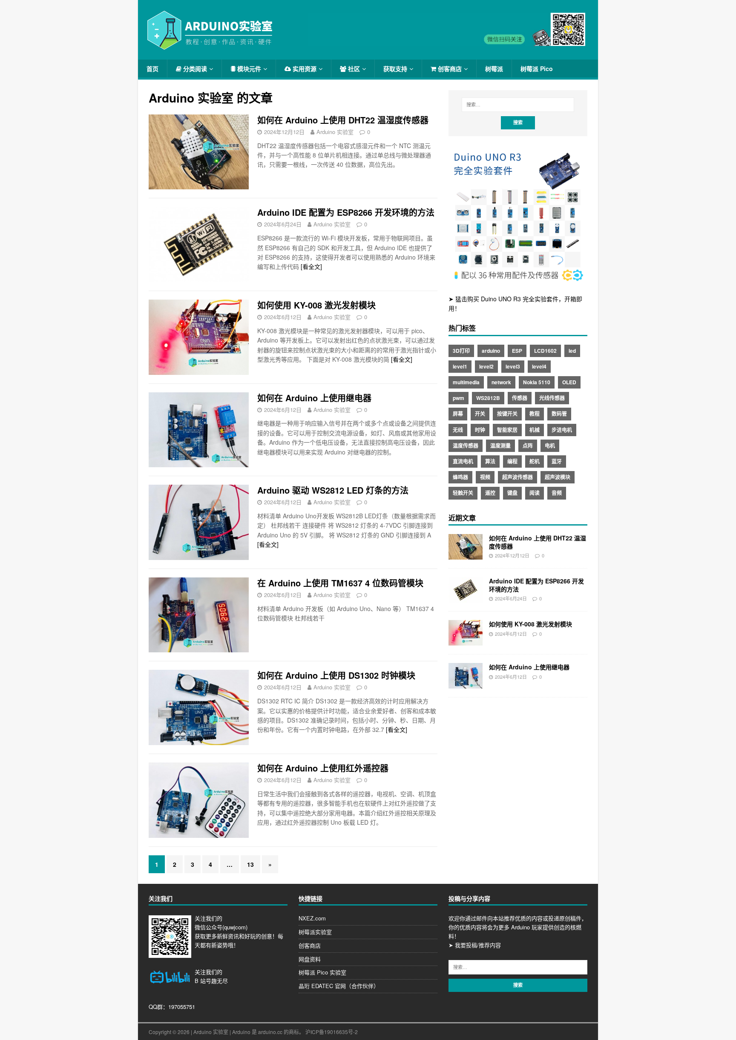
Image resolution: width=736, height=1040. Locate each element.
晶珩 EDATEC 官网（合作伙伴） (339, 986)
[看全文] (311, 266)
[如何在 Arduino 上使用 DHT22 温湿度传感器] (465, 555)
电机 (550, 445)
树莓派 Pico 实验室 (322, 972)
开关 (480, 413)
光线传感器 (552, 398)
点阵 (528, 445)
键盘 (512, 493)
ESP (517, 350)
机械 (534, 430)
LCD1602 (545, 350)
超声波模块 (557, 477)
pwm (458, 398)
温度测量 (500, 445)
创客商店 (449, 68)
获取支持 (395, 68)
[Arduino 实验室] (210, 46)
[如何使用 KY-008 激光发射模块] (465, 641)
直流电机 (463, 461)
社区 (353, 68)
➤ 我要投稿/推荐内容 (474, 945)
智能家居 (507, 430)
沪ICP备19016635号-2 (331, 1031)
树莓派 (494, 68)
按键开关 (507, 413)
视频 (485, 477)
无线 (458, 430)
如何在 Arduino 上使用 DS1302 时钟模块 (336, 675)
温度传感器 (465, 445)
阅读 (534, 493)
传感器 (519, 398)
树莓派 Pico (536, 68)
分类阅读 (194, 68)
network (501, 382)
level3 (513, 366)
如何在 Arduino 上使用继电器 (314, 397)
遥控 (490, 493)
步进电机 (562, 430)
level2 (486, 366)
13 (250, 864)
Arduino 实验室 (335, 132)
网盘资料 (310, 959)
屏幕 (458, 413)
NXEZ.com (312, 918)
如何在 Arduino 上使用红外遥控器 (322, 768)
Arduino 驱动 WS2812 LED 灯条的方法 (332, 490)
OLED (569, 382)
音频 (557, 493)
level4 (539, 366)
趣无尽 (219, 981)
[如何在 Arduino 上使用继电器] (465, 684)
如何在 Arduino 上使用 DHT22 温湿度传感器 (342, 120)
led (572, 350)
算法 (490, 461)
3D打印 (461, 350)
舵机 (534, 461)
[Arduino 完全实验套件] (517, 281)
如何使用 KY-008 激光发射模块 (316, 305)
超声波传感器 (517, 477)
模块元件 (248, 68)
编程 (512, 461)
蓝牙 (557, 461)
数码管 (559, 413)
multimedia (466, 382)
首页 (152, 68)
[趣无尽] (446, 41)
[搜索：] (518, 104)
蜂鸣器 (460, 477)
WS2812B (488, 398)
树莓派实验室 (315, 932)
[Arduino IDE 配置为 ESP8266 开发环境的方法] (465, 598)
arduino (491, 350)
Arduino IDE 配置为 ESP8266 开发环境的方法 (345, 212)
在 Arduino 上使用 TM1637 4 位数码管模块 (340, 583)
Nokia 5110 (536, 382)
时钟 (480, 430)
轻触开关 (463, 493)
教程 (534, 413)
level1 (460, 366)
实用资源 (303, 68)
